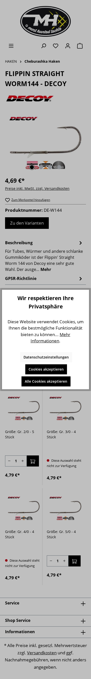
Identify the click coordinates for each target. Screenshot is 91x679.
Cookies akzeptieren (46, 369)
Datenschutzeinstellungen (46, 357)
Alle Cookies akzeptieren (46, 381)
